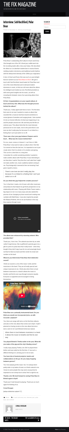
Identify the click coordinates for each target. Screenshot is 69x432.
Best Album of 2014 (25, 79)
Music (7, 397)
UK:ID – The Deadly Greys (11, 419)
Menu (34, 14)
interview (29, 397)
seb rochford (10, 399)
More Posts (19, 409)
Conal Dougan (27, 30)
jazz (33, 397)
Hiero (56, 429)
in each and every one (19, 397)
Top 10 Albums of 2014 (32, 418)
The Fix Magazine (19, 5)
